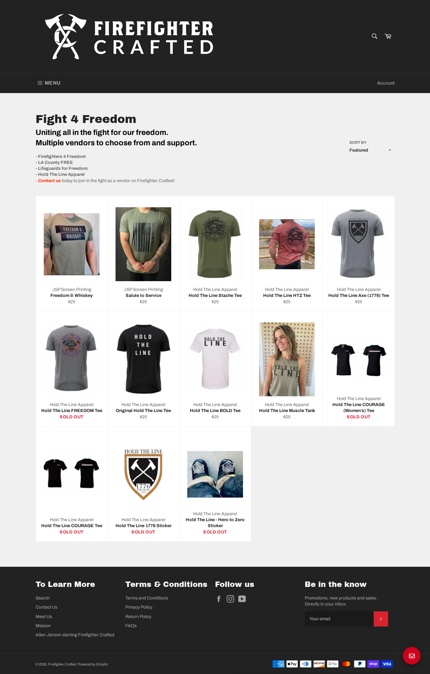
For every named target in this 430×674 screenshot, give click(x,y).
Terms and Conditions (146, 598)
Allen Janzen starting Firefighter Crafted (75, 634)
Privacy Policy (138, 607)
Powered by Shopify (92, 664)
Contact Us (46, 607)
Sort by (357, 142)
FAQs (131, 625)
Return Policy (138, 616)
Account (385, 83)
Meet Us (44, 616)
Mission (43, 625)
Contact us (49, 180)
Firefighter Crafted (62, 664)
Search (43, 598)
